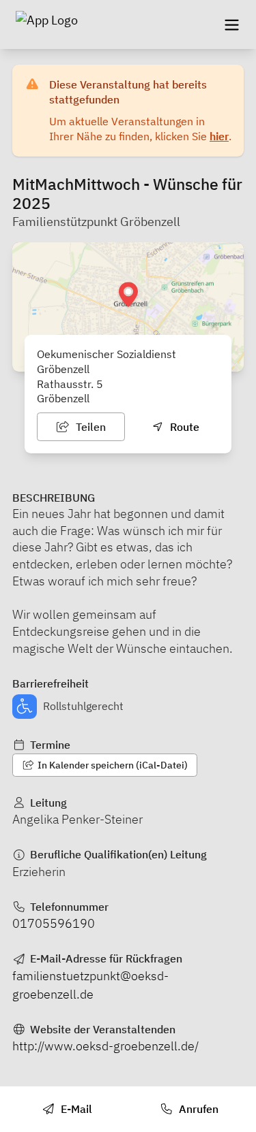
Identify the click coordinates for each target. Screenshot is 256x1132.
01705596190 (53, 923)
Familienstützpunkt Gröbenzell (96, 221)
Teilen (89, 427)
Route (183, 427)
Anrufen (197, 1109)
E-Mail (75, 1109)
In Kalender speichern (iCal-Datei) (111, 765)
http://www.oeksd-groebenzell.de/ (105, 1046)
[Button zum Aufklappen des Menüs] (231, 24)
